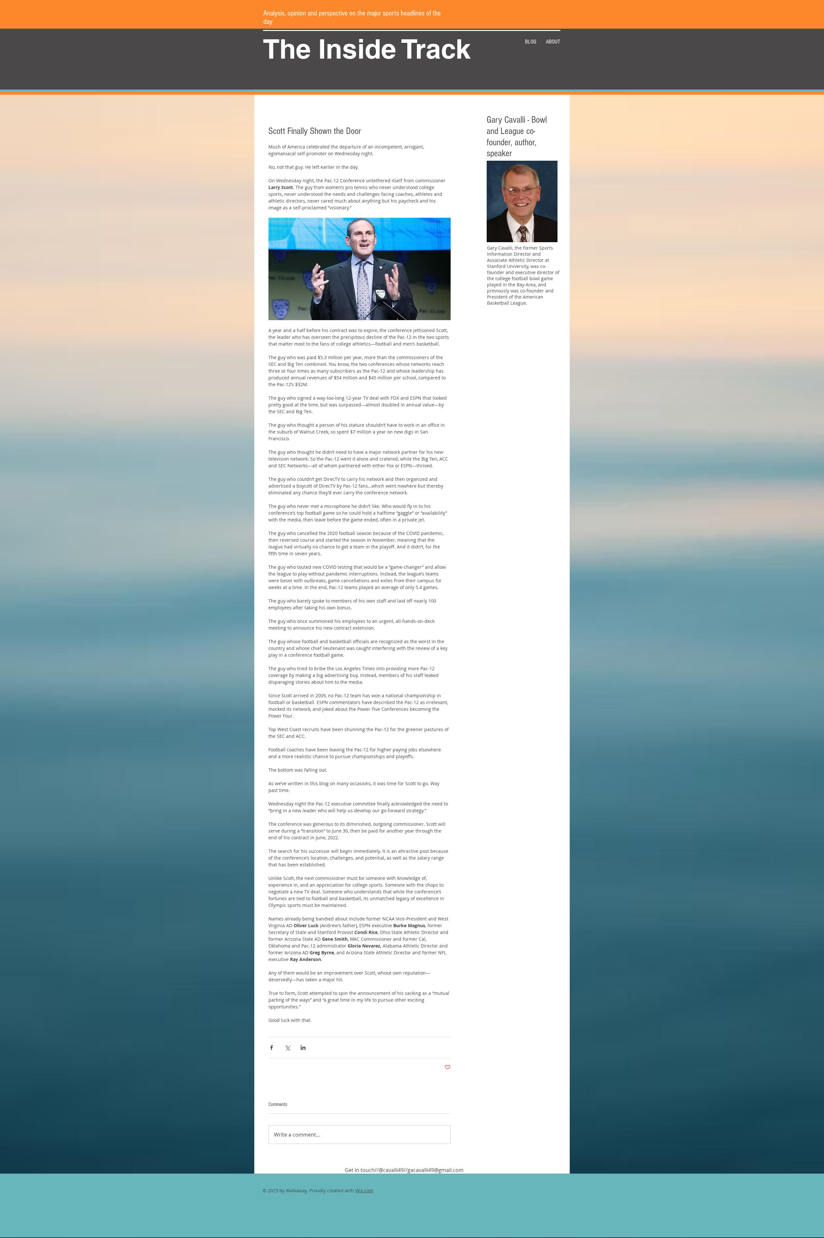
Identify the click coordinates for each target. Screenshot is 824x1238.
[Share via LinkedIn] (303, 1047)
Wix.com (364, 1190)
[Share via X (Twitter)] (287, 1047)
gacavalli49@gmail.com (435, 1170)
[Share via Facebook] (271, 1047)
